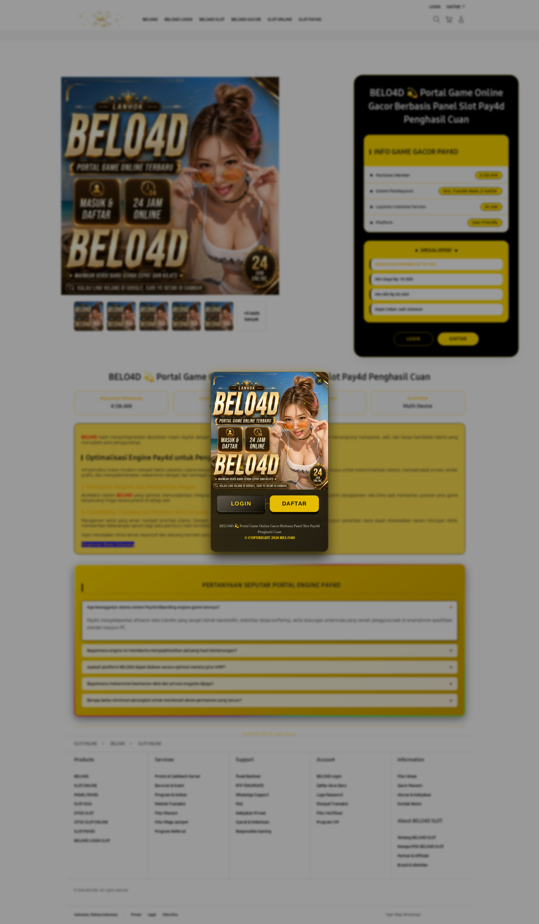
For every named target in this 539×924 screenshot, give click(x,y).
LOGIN (241, 503)
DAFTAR (294, 503)
